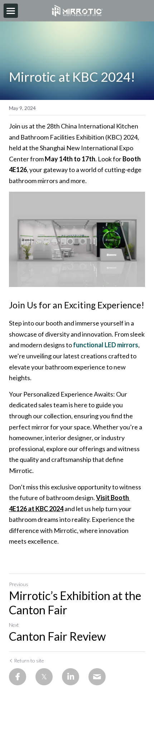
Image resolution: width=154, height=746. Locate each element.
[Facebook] (17, 676)
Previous (18, 584)
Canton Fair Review (57, 636)
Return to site (29, 660)
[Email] (97, 676)
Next (14, 625)
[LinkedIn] (70, 676)
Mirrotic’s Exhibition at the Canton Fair (75, 603)
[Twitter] (44, 676)
